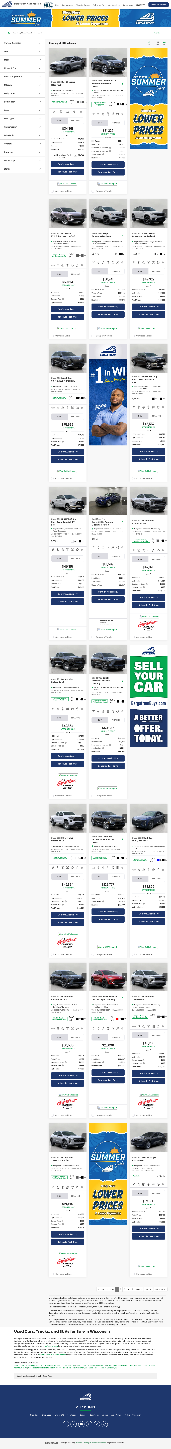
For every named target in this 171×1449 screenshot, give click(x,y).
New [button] (57, 5)
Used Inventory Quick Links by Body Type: (34, 1376)
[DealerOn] (51, 1442)
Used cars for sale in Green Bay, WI (60, 1365)
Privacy (86, 1443)
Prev (111, 1289)
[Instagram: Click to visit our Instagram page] (97, 1424)
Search (156, 33)
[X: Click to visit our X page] (73, 1424)
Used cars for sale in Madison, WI (121, 1365)
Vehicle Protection (133, 1415)
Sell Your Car (99, 5)
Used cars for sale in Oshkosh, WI (103, 1368)
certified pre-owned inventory (52, 1355)
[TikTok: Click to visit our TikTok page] (104, 1424)
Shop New (34, 1415)
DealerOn (79, 1443)
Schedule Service (158, 5)
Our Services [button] (114, 5)
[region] (67, 148)
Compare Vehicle (63, 191)
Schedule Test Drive (67, 171)
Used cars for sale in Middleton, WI (43, 1368)
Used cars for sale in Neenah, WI (73, 1368)
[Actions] (82, 83)
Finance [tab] (75, 121)
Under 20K (59, 1415)
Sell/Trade (71, 1415)
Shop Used (46, 1415)
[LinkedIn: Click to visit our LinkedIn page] (89, 1424)
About (105, 1415)
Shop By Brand (83, 5)
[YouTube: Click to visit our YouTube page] (81, 1424)
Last (147, 1289)
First (102, 1289)
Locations (128, 5)
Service (83, 1415)
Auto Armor (116, 1415)
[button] (84, 62)
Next (138, 1289)
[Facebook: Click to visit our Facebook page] (65, 1424)
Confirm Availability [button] (67, 164)
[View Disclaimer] (81, 111)
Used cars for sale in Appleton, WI (28, 1365)
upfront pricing (51, 1346)
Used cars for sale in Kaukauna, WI (91, 1365)
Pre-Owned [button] (67, 5)
